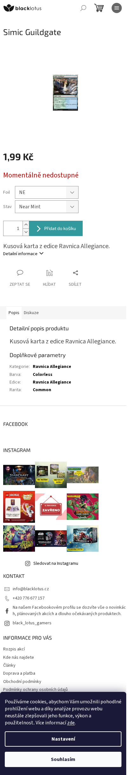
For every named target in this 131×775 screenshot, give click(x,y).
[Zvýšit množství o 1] (26, 224)
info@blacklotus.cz (31, 589)
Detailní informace (20, 254)
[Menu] (116, 8)
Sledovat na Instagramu (55, 563)
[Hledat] (83, 8)
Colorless (42, 374)
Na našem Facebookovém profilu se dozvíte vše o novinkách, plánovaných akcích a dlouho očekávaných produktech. (69, 610)
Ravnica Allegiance (52, 366)
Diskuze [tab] (31, 313)
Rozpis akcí (14, 649)
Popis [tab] (14, 313)
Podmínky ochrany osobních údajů (35, 689)
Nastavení (63, 739)
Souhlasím (63, 759)
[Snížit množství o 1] (26, 232)
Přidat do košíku (60, 228)
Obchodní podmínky (22, 681)
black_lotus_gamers (32, 623)
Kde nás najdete (18, 657)
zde (71, 722)
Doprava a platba (19, 673)
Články (9, 665)
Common (42, 390)
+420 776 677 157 (29, 598)
